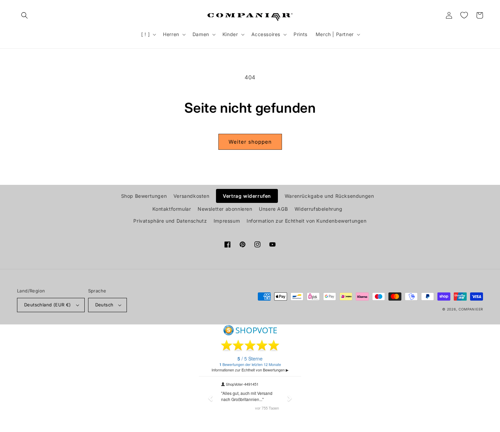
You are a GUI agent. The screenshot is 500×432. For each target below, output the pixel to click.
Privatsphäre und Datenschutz (170, 221)
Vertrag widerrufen (247, 196)
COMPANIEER (471, 309)
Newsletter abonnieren (225, 209)
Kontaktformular (171, 209)
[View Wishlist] (463, 15)
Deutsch (104, 304)
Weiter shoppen (250, 142)
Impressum (227, 221)
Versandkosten (191, 196)
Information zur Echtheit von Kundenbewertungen (307, 221)
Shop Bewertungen (144, 196)
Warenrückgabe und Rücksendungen (329, 196)
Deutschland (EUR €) (47, 304)
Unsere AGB (273, 209)
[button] (24, 15)
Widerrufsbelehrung (319, 209)
